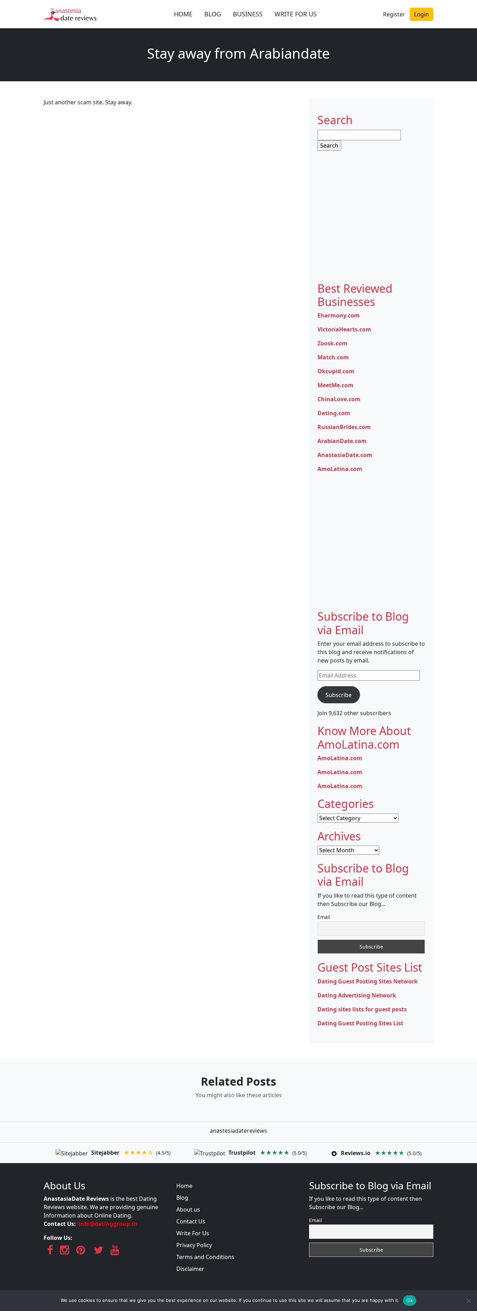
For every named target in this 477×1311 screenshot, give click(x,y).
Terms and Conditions (205, 1257)
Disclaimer (190, 1269)
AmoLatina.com (339, 469)
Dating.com (333, 413)
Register (394, 14)
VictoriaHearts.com (344, 329)
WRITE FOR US (295, 14)
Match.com (333, 357)
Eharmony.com (338, 315)
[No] (468, 1300)
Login (421, 14)
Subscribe (338, 695)
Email (323, 917)
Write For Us (192, 1233)
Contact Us (190, 1221)
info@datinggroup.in (108, 1224)
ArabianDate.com (342, 441)
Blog (182, 1197)
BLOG (212, 14)
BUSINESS (248, 14)
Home (184, 1186)
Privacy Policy (194, 1245)
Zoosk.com (332, 343)
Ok (409, 1300)
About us (188, 1209)
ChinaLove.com (338, 399)
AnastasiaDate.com (344, 455)
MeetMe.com (335, 385)
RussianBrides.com (344, 427)
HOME (183, 14)
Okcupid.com (335, 371)
